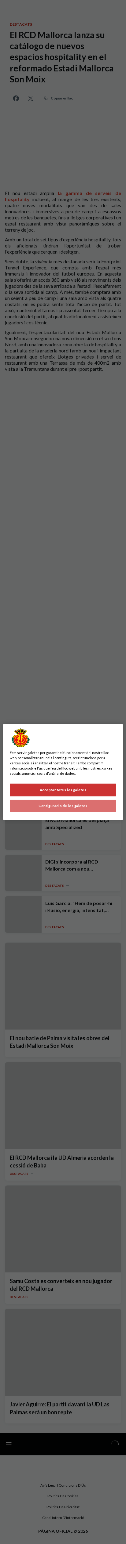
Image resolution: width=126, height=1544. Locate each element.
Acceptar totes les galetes (63, 790)
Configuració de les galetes (63, 806)
